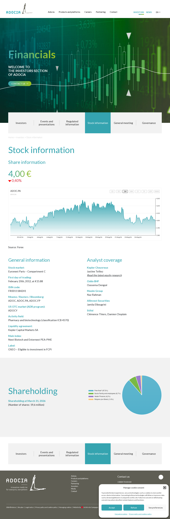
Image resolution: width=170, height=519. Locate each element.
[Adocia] (19, 8)
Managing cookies (121, 514)
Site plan (21, 507)
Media (73, 489)
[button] (164, 487)
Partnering (101, 12)
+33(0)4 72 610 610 (124, 482)
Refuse (134, 507)
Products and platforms (69, 12)
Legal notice (29, 507)
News (149, 12)
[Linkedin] (161, 477)
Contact (113, 12)
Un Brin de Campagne (90, 507)
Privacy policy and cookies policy (140, 514)
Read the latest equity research (104, 275)
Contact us (18, 83)
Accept (112, 507)
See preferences (156, 507)
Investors (138, 12)
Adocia (51, 12)
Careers (88, 12)
